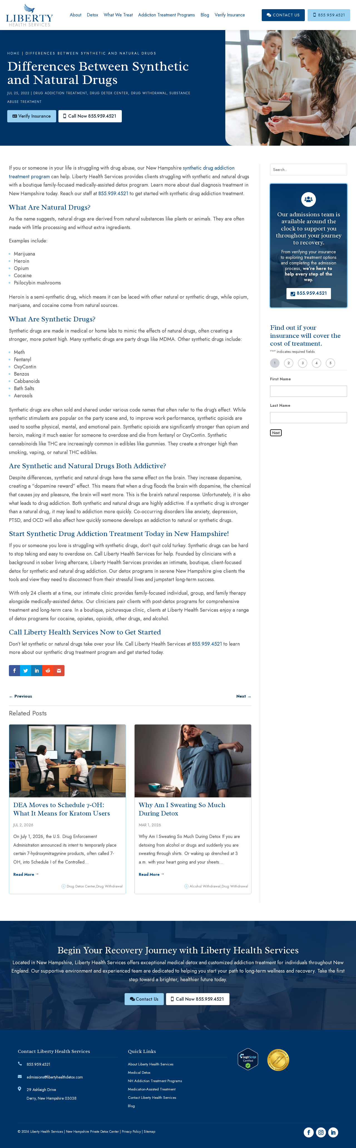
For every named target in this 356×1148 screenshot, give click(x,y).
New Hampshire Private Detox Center (92, 1131)
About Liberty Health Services (150, 1064)
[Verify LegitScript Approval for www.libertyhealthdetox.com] (248, 1068)
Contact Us (283, 15)
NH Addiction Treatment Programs (155, 1081)
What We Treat (118, 15)
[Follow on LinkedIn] (333, 1132)
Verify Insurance (230, 15)
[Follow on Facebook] (309, 1132)
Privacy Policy (131, 1131)
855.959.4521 (329, 15)
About (75, 15)
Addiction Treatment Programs (166, 15)
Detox (92, 15)
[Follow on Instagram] (321, 1132)
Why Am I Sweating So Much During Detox (182, 809)
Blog (205, 15)
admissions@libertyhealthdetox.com (55, 1077)
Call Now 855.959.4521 (92, 116)
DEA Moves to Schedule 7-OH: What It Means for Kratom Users (61, 809)
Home (13, 53)
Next (276, 432)
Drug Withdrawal (149, 93)
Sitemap (149, 1131)
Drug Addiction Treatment (60, 93)
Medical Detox (139, 1073)
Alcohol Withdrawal (205, 886)
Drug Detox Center (109, 93)
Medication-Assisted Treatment (151, 1089)
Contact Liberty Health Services (152, 1098)
